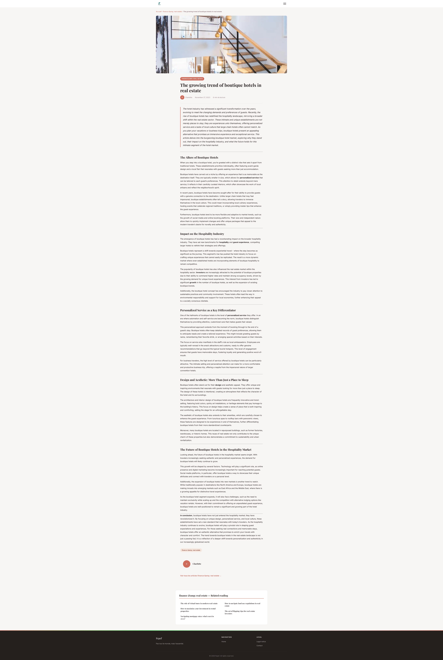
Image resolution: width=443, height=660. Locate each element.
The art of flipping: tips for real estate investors (240, 612)
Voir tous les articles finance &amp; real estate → (200, 576)
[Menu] (284, 4)
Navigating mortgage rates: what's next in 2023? (197, 617)
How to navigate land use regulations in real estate (242, 604)
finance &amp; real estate (172, 11)
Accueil (158, 11)
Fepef (159, 638)
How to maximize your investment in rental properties (198, 609)
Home (224, 641)
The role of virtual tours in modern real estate (199, 603)
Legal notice (261, 641)
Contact (260, 646)
